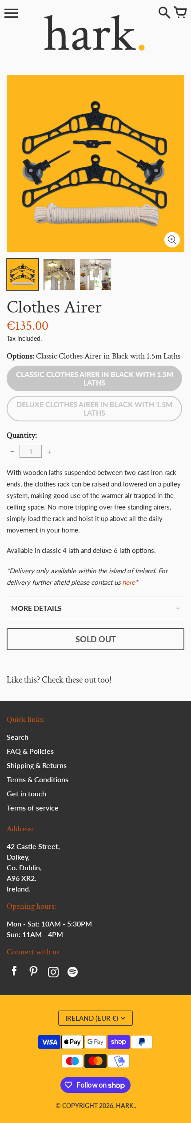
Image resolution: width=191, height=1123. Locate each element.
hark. (125, 1105)
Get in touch (26, 793)
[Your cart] (180, 13)
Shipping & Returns (37, 765)
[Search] (164, 13)
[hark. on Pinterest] (33, 973)
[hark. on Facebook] (14, 973)
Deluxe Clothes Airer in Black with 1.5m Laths (94, 408)
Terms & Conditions (37, 779)
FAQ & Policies (30, 751)
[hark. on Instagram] (53, 973)
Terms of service (33, 807)
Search (17, 737)
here (128, 582)
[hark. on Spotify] (72, 973)
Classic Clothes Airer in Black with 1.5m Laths (94, 378)
